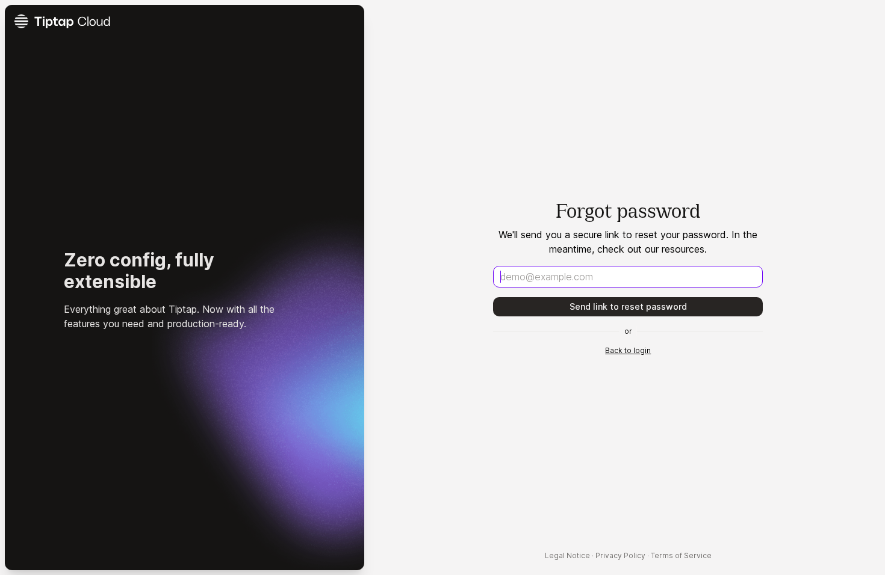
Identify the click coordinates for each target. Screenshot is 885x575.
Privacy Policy (620, 555)
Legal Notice (567, 555)
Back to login (628, 350)
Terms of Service (681, 555)
